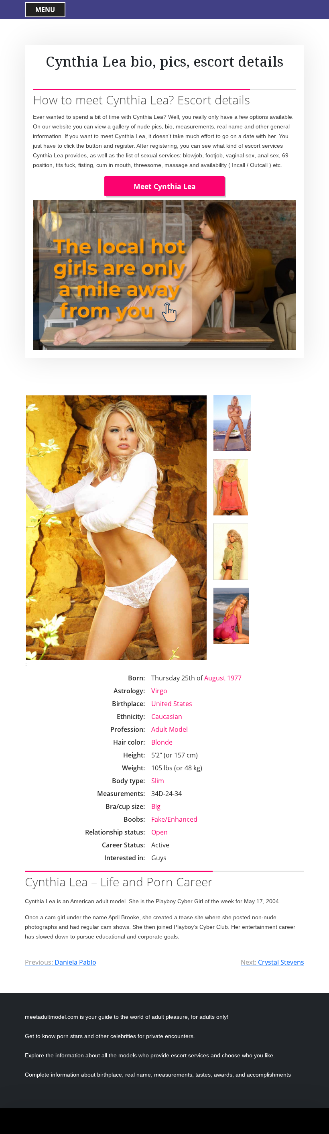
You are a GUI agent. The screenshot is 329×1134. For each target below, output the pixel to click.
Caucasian (166, 716)
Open (159, 832)
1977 (234, 678)
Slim (157, 780)
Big (155, 806)
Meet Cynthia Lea (165, 186)
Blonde (162, 742)
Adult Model (169, 729)
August (214, 678)
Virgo (159, 690)
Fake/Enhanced (174, 819)
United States (171, 703)
